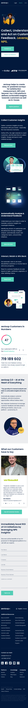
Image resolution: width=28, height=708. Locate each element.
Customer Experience (6, 622)
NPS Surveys (4, 625)
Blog (11, 676)
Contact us (7, 48)
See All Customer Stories (11, 512)
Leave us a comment (6, 579)
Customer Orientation (6, 638)
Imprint (2, 689)
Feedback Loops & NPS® (20, 638)
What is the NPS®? (5, 617)
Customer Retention (5, 627)
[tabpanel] (14, 481)
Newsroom (22, 676)
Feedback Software (5, 635)
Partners (3, 676)
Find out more (8, 145)
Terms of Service (5, 691)
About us (22, 672)
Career (21, 674)
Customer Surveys (19, 635)
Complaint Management (20, 625)
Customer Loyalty (5, 633)
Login (15, 3)
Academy (12, 672)
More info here (8, 244)
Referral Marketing (19, 617)
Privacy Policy (9, 689)
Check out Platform (10, 55)
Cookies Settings (17, 689)
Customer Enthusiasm (20, 622)
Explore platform (14, 106)
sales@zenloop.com (6, 655)
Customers (3, 674)
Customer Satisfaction (6, 620)
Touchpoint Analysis (19, 633)
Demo (20, 3)
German (25, 608)
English (20, 608)
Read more (7, 279)
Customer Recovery (19, 630)
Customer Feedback (5, 630)
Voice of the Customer (20, 620)
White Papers (13, 674)
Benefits (3, 672)
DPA (24, 689)
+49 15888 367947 (6, 658)
